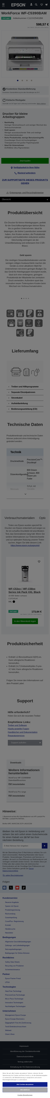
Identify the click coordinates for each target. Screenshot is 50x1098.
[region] (25, 1083)
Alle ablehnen (25, 1090)
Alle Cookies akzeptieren (25, 1084)
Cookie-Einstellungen (25, 1095)
